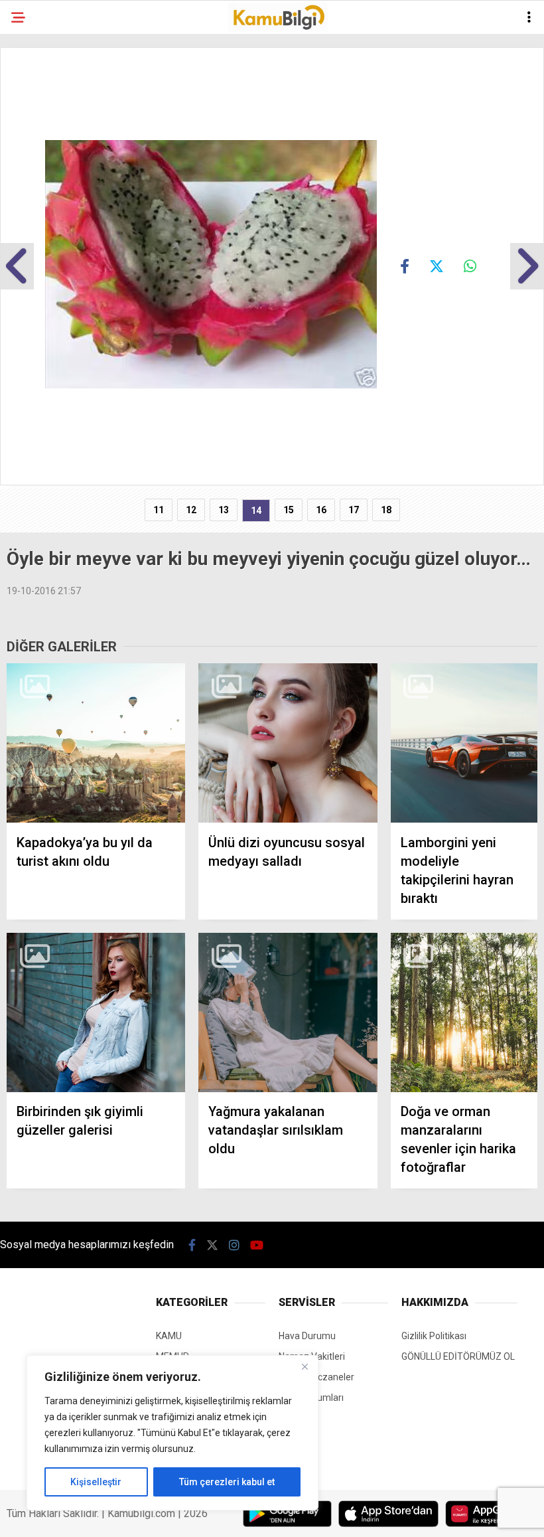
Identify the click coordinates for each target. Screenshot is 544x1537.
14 (256, 510)
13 (223, 510)
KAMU (169, 1336)
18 (386, 510)
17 (353, 510)
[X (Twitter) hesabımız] (212, 1245)
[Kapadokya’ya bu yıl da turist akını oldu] (96, 743)
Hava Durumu (307, 1336)
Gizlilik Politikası (433, 1336)
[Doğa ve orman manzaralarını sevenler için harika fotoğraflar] (464, 1013)
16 (321, 510)
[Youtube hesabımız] (256, 1245)
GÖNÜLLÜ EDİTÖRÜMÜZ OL (458, 1356)
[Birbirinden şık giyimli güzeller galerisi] (96, 1013)
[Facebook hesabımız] (192, 1245)
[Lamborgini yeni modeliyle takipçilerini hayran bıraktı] (464, 743)
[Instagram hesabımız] (234, 1245)
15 (288, 510)
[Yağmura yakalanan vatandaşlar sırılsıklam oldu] (287, 1013)
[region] (172, 1432)
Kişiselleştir (95, 1482)
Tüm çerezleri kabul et (227, 1482)
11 (158, 510)
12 (191, 510)
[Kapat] (304, 1366)
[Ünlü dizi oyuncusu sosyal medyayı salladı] (287, 743)
